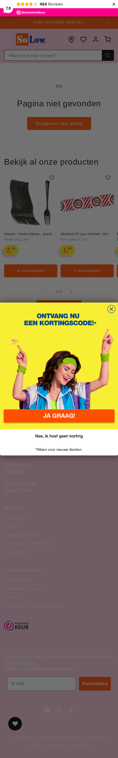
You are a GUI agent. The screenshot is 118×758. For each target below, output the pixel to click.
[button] (59, 419)
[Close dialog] (112, 309)
